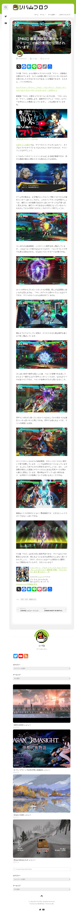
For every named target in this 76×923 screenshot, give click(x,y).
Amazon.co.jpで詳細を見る (26, 584)
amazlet (40, 577)
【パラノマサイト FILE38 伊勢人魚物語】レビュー (31, 770)
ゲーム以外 (51, 14)
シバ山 (34, 59)
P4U (22, 599)
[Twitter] (5, 16)
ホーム (36, 14)
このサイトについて (64, 14)
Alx (53, 904)
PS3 (26, 599)
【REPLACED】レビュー (22, 725)
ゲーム (42, 14)
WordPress (40, 904)
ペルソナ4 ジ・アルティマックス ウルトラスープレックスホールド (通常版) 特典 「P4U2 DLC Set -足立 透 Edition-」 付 (48, 570)
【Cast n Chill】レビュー (22, 815)
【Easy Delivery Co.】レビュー (24, 860)
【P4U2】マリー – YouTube (27, 139)
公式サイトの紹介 (23, 145)
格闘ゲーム (32, 599)
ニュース (46, 59)
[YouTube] (5, 23)
